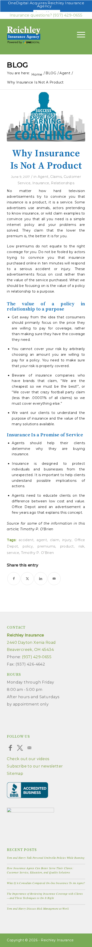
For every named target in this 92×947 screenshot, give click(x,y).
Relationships (62, 183)
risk (81, 546)
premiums (46, 546)
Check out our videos (28, 759)
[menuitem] (78, 34)
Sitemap (15, 773)
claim (54, 540)
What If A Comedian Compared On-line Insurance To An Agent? (46, 883)
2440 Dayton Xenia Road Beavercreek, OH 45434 (31, 642)
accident (26, 540)
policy (28, 546)
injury (67, 540)
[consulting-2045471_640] (46, 115)
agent (42, 540)
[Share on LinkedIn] (40, 578)
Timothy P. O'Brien (37, 553)
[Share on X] (27, 578)
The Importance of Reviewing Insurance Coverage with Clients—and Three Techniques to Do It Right (45, 896)
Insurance (40, 183)
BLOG (17, 65)
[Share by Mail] (54, 578)
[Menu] (78, 34)
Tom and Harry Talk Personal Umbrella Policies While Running (45, 857)
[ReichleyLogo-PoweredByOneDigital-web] (34, 35)
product (67, 546)
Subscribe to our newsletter (35, 766)
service (13, 553)
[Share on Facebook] (13, 578)
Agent (43, 177)
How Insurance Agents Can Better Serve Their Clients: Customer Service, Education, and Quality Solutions (40, 870)
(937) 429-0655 (67, 15)
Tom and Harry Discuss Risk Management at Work (38, 908)
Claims (56, 177)
